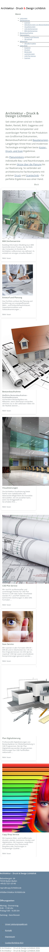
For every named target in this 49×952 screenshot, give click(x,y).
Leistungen (23, 18)
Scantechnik (32, 175)
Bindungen (28, 52)
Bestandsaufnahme (26, 33)
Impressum (10, 936)
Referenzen (23, 41)
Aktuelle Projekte (30, 43)
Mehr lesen (6, 258)
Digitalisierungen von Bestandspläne (36, 25)
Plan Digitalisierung (11, 738)
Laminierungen (29, 54)
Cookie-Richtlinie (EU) (14, 943)
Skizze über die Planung (29, 164)
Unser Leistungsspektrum (16, 924)
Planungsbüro (24, 35)
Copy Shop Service (10, 834)
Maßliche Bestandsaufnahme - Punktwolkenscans (15, 396)
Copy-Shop (23, 46)
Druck (17, 175)
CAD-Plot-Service (30, 56)
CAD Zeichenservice (30, 29)
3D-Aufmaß (28, 39)
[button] (18, 225)
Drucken (27, 50)
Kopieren (27, 48)
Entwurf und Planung (31, 37)
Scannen (27, 23)
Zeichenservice (25, 20)
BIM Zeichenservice (30, 31)
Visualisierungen (29, 27)
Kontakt (8, 930)
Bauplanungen (40, 140)
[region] (24, 520)
